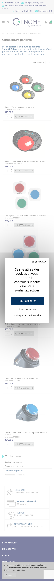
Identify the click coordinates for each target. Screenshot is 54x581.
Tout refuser (39, 261)
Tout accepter (27, 300)
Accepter (9, 575)
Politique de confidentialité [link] (27, 315)
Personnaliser (27, 309)
